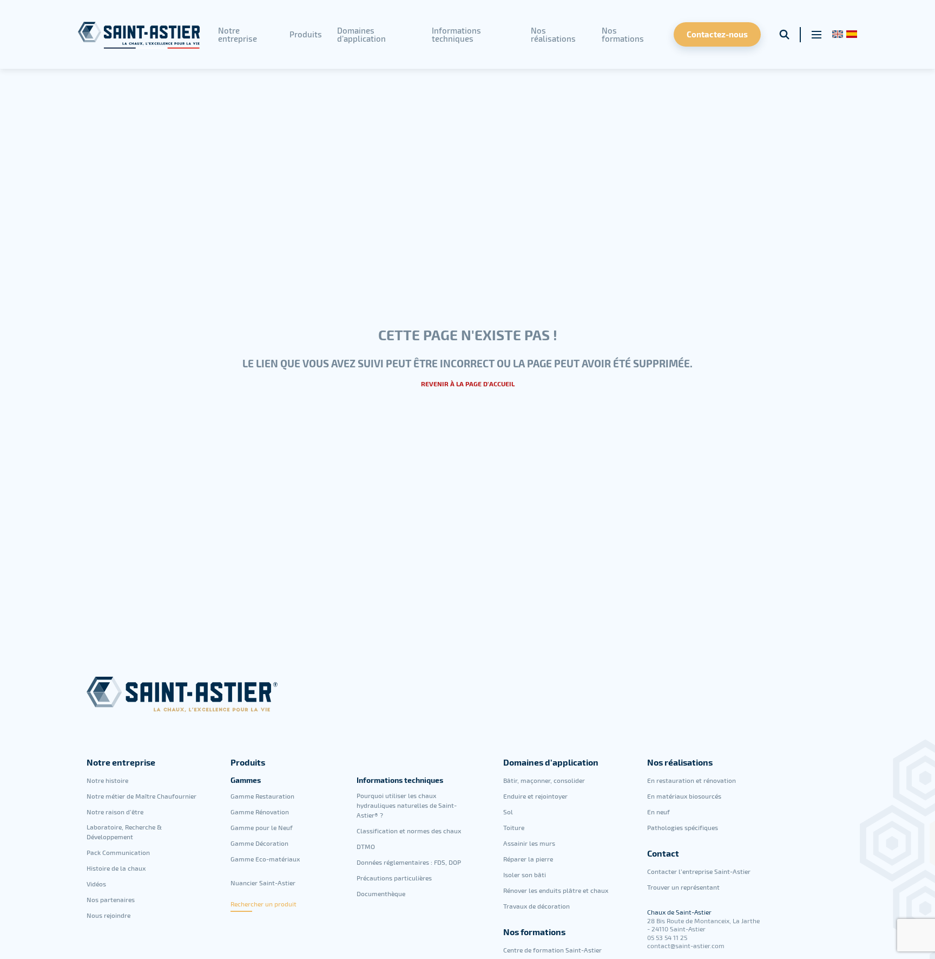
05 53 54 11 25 (667, 937)
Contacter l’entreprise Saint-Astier (698, 871)
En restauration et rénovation (691, 780)
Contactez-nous (717, 34)
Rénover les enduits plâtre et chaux (555, 890)
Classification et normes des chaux (409, 830)
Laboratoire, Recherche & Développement (124, 831)
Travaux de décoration (536, 906)
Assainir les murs (529, 843)
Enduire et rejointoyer (535, 796)
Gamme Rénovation (260, 811)
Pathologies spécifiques (682, 827)
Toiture (513, 827)
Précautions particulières (394, 878)
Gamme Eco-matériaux (265, 859)
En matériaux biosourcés (684, 796)
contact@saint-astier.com (686, 945)
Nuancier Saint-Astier (263, 882)
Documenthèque (381, 893)
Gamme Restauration (262, 796)
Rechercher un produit (264, 904)
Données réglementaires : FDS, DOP (409, 862)
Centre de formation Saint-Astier (552, 950)
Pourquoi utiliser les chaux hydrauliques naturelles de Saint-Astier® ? (407, 805)
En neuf (658, 811)
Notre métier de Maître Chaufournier (141, 796)
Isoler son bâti (524, 874)
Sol (508, 811)
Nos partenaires (111, 899)
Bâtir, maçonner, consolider (544, 780)
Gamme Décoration (259, 843)
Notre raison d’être (115, 811)
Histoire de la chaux (116, 868)
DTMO (366, 846)
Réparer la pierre (528, 859)
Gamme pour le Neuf (262, 827)
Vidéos (96, 883)
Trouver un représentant (683, 887)
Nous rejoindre (108, 915)
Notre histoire (107, 780)
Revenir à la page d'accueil (468, 383)
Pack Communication (118, 852)
